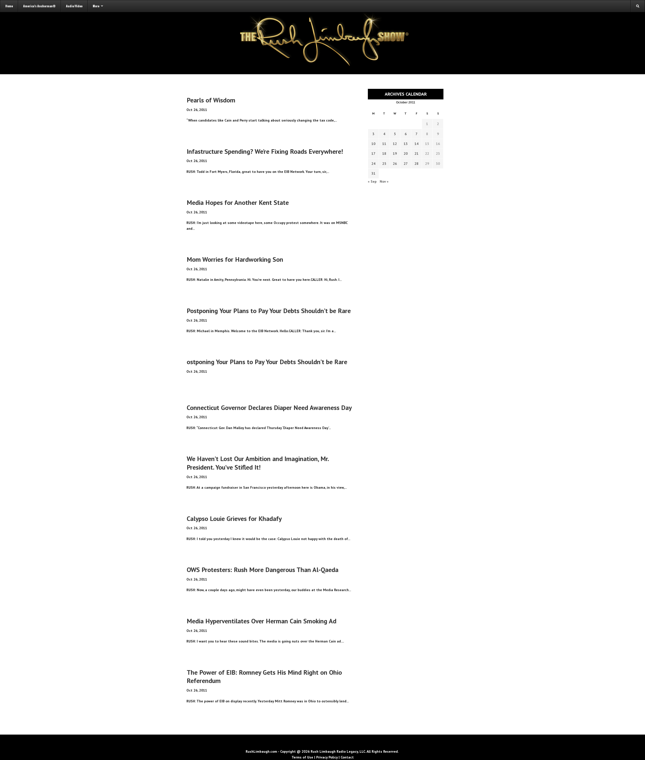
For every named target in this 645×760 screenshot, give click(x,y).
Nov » (384, 181)
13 (406, 143)
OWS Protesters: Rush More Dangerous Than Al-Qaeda (262, 569)
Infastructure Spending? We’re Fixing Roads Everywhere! (265, 151)
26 (395, 163)
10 (373, 143)
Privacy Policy (327, 757)
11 (384, 143)
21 (416, 153)
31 (373, 173)
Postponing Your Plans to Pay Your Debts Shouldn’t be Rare (269, 311)
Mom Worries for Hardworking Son (235, 259)
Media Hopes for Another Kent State (238, 202)
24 (373, 163)
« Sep (372, 181)
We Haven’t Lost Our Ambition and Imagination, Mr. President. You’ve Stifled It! (258, 462)
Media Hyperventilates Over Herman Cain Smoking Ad (261, 621)
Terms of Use (302, 757)
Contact (347, 757)
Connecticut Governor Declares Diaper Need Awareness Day (269, 407)
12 (395, 143)
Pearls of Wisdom (211, 100)
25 (384, 163)
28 (416, 163)
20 (406, 153)
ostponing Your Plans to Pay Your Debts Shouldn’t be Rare (267, 362)
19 (395, 153)
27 (406, 163)
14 (416, 143)
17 (373, 153)
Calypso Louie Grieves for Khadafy (234, 518)
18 (384, 153)
